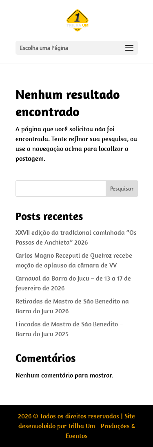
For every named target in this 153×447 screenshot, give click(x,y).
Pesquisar (121, 188)
